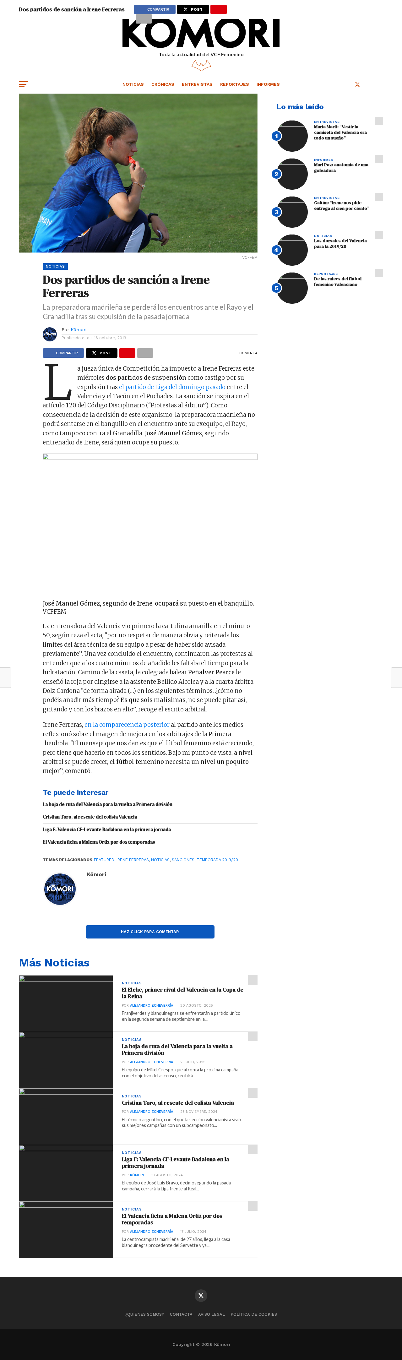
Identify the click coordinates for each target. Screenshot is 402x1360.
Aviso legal (211, 1314)
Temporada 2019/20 (217, 859)
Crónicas (162, 84)
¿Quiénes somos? (144, 1314)
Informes (268, 84)
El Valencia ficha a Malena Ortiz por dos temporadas (99, 842)
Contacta (181, 1314)
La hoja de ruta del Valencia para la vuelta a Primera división (107, 805)
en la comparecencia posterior (127, 724)
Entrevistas (197, 84)
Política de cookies (254, 1314)
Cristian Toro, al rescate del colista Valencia (90, 817)
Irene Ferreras (133, 859)
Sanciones (183, 859)
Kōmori (78, 329)
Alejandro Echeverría (151, 1006)
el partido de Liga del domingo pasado (171, 387)
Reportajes (234, 84)
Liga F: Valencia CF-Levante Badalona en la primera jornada (107, 830)
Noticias (133, 84)
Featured (104, 859)
